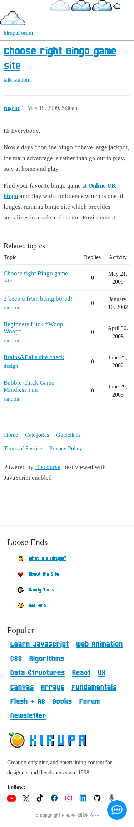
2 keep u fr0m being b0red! (38, 298)
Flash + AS (27, 701)
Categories (37, 435)
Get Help (37, 606)
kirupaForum (18, 33)
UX (101, 673)
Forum (89, 701)
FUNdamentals (93, 687)
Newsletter (28, 716)
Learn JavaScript (39, 644)
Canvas (22, 687)
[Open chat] (117, 810)
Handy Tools (41, 590)
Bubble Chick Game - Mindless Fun (31, 386)
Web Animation (99, 644)
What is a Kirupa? (47, 558)
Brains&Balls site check (34, 357)
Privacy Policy (65, 448)
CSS (16, 658)
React (81, 673)
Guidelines (68, 435)
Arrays (52, 687)
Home (11, 435)
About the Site (44, 574)
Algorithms (46, 658)
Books (62, 701)
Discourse (47, 467)
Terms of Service (23, 448)
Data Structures (37, 673)
